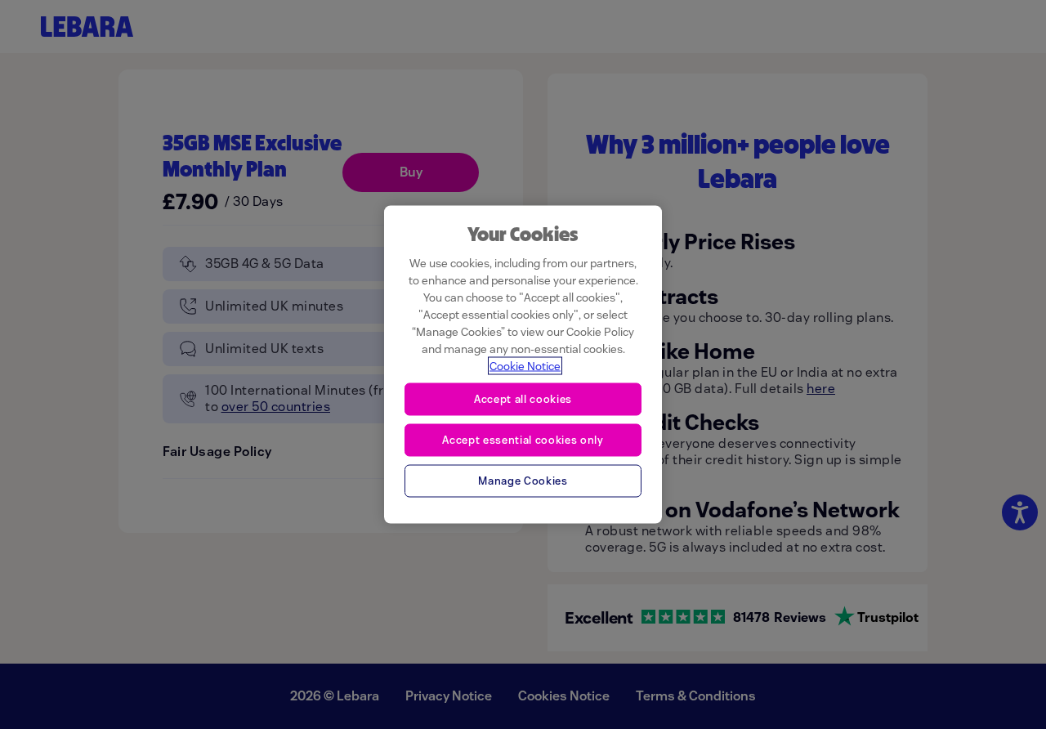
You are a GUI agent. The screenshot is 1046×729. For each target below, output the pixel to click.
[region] (523, 365)
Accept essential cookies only (522, 439)
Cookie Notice (525, 366)
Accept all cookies (523, 399)
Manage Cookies (522, 480)
